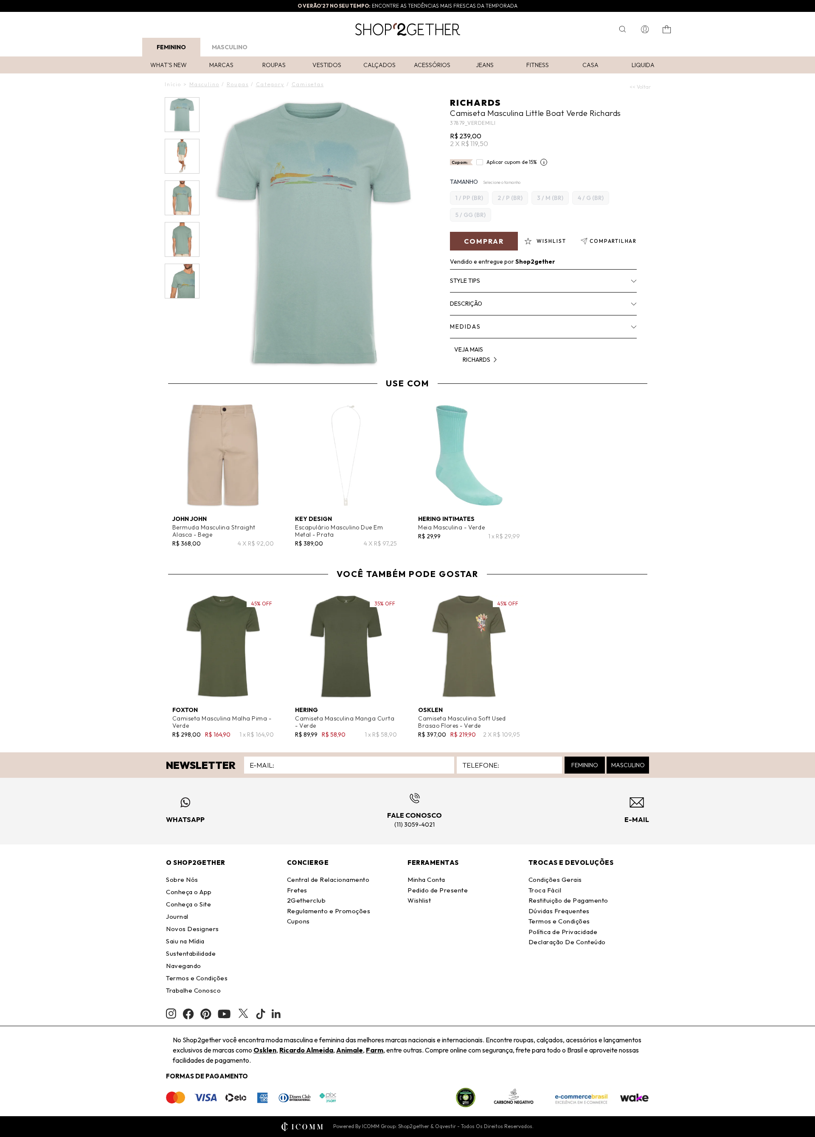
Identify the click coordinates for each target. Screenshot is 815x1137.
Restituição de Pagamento (568, 900)
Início (173, 84)
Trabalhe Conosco (193, 990)
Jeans (485, 65)
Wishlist (419, 900)
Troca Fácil (545, 890)
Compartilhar (613, 241)
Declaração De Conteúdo (567, 942)
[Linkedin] (276, 1013)
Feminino (171, 47)
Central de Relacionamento (328, 879)
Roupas (274, 65)
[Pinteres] (205, 1013)
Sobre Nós (182, 879)
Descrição (466, 303)
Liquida (643, 65)
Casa (590, 65)
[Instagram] (171, 1013)
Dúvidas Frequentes (559, 911)
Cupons (298, 921)
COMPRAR (484, 241)
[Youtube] (224, 1014)
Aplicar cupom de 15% (511, 162)
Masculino (229, 47)
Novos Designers (192, 929)
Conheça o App (189, 892)
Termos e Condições (197, 978)
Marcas (221, 65)
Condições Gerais (555, 879)
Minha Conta (426, 879)
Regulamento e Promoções (329, 911)
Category (270, 84)
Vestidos (326, 65)
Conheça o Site (188, 904)
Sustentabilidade (191, 953)
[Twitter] (243, 1014)
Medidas (465, 326)
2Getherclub (306, 900)
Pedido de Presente (438, 890)
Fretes (297, 890)
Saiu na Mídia (185, 941)
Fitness (537, 65)
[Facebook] (188, 1013)
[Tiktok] (260, 1013)
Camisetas (308, 84)
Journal (177, 916)
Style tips (465, 280)
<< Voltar (640, 87)
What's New (168, 65)
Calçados (379, 65)
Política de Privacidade (563, 932)
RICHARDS (475, 102)
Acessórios (432, 65)
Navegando (183, 966)
